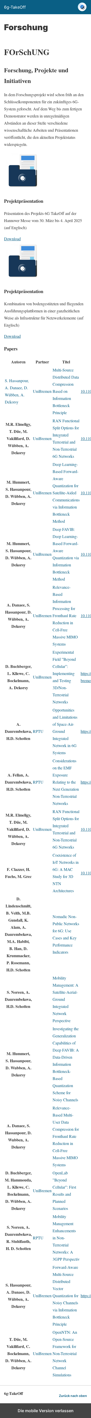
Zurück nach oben (73, 1396)
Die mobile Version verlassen (46, 1410)
